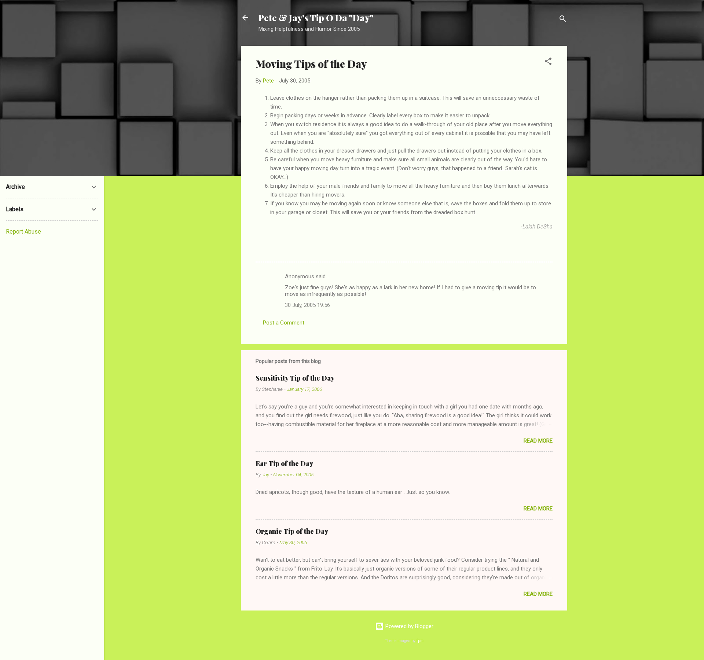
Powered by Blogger (408, 626)
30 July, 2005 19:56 (307, 305)
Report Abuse (23, 231)
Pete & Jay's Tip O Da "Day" (316, 17)
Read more (538, 440)
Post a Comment (283, 322)
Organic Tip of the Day (292, 531)
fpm (420, 640)
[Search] (562, 20)
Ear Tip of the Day (284, 463)
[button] (548, 62)
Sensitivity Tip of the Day (295, 378)
